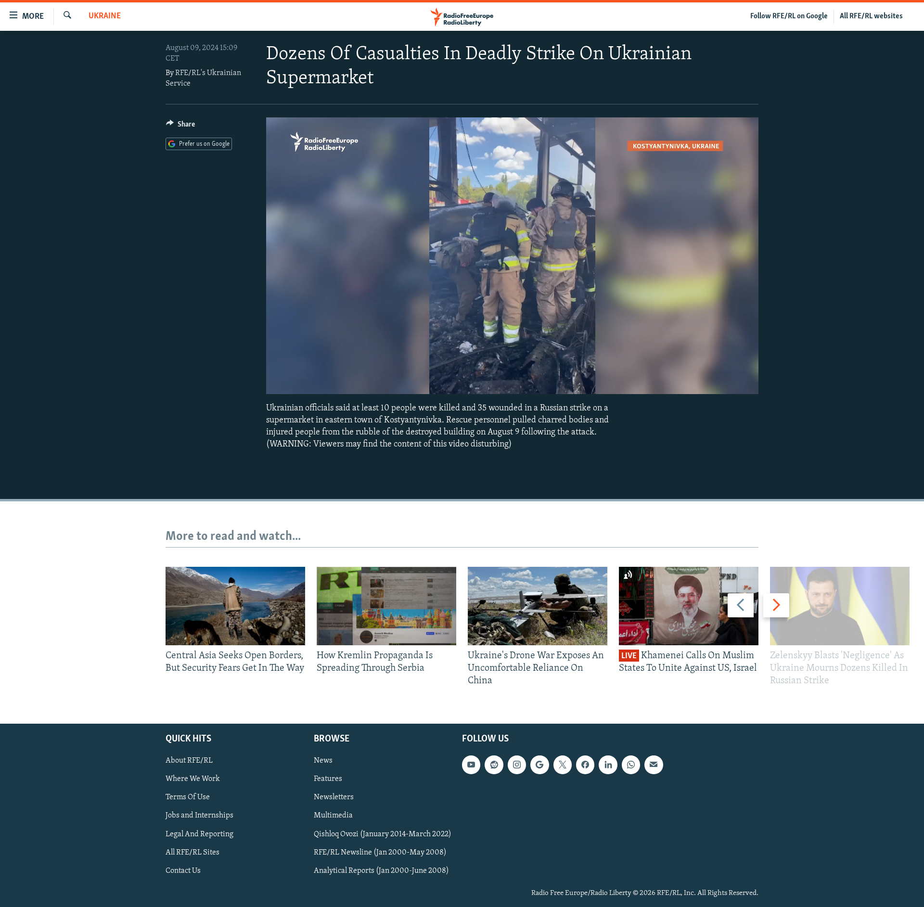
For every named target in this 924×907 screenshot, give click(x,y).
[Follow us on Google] (539, 764)
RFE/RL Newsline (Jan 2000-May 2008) (380, 852)
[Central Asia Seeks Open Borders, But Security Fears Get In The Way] (235, 606)
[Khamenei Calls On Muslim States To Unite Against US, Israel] (688, 606)
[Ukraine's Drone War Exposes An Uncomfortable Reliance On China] (537, 606)
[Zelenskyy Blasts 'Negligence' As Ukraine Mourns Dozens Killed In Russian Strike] (840, 606)
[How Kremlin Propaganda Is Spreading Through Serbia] (386, 606)
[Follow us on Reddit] (494, 764)
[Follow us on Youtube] (471, 764)
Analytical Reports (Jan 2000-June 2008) (381, 870)
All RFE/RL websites (871, 16)
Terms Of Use (188, 797)
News (323, 761)
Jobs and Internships (199, 815)
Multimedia (333, 815)
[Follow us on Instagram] (517, 764)
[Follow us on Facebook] (585, 764)
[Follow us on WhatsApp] (631, 764)
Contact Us (183, 870)
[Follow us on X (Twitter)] (562, 764)
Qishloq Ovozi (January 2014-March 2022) (382, 834)
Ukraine (105, 16)
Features (328, 779)
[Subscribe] (653, 764)
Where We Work (193, 779)
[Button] (180, 126)
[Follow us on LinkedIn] (608, 764)
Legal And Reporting (199, 834)
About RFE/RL (189, 761)
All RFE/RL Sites (192, 852)
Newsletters (334, 797)
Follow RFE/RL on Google (789, 16)
